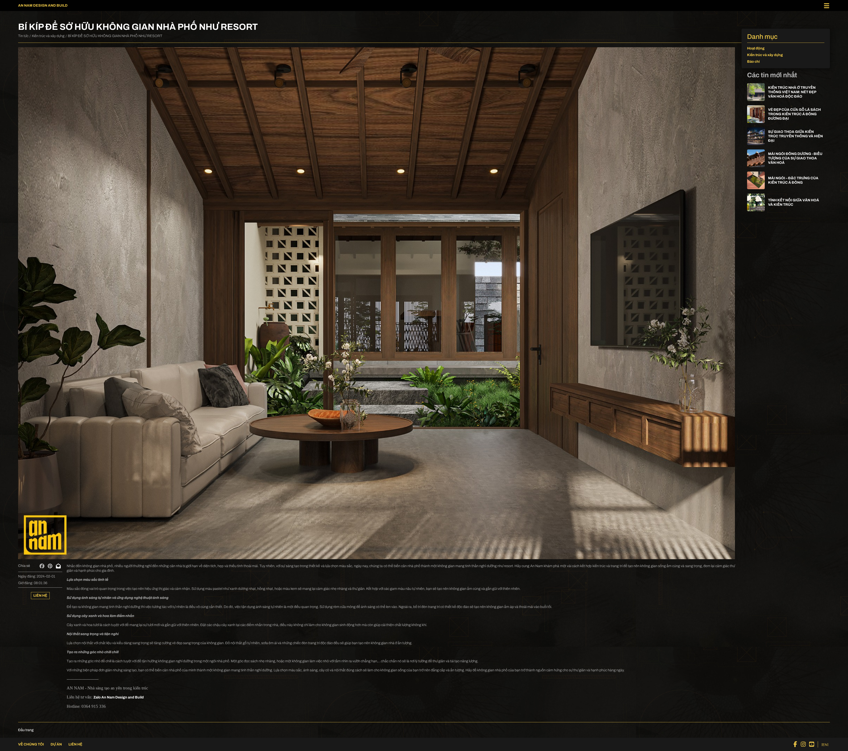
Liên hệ (40, 595)
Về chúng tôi (31, 744)
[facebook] (42, 566)
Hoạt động (756, 48)
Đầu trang (26, 730)
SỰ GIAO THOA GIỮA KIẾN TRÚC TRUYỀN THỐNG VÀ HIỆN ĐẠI (795, 136)
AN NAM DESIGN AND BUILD (43, 5)
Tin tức (23, 36)
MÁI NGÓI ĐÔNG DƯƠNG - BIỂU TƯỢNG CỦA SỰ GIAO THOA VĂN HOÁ (795, 158)
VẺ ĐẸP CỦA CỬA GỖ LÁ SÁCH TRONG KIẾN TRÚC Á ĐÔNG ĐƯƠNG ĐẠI (794, 114)
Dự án (56, 744)
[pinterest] (50, 566)
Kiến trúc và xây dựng (48, 36)
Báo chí (753, 61)
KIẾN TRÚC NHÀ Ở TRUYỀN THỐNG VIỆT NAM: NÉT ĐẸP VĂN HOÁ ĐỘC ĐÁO (792, 92)
